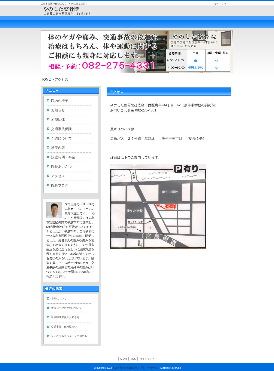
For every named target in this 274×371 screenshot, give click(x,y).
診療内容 (58, 148)
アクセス (61, 79)
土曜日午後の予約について (66, 307)
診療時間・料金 (63, 157)
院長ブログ (59, 185)
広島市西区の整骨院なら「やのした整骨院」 (135, 368)
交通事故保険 (61, 129)
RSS (133, 359)
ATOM (123, 359)
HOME (46, 79)
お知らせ (58, 110)
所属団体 (58, 119)
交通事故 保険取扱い (64, 326)
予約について (61, 138)
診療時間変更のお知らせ (65, 317)
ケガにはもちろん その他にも (69, 336)
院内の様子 (59, 100)
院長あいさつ (61, 166)
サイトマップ (221, 3)
